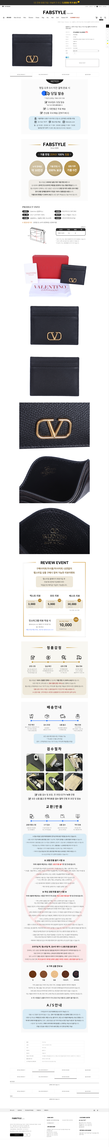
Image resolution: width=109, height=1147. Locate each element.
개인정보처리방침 (29, 1110)
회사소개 (12, 1110)
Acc (48, 17)
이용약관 (19, 1110)
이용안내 (39, 1110)
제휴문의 (46, 1110)
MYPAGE (104, 6)
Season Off (64, 17)
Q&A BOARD (88, 74)
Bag (43, 17)
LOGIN (86, 6)
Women (31, 17)
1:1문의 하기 (16, 1134)
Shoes (37, 17)
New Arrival (17, 17)
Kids (52, 17)
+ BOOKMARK (7, 6)
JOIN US (91, 6)
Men (24, 17)
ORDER (100, 6)
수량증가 (77, 53)
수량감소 (80, 53)
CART (95, 6)
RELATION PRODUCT (43, 74)
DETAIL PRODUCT (21, 74)
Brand (63, 22)
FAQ (27, 1134)
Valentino (67, 22)
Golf (57, 17)
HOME (59, 22)
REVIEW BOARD (65, 74)
